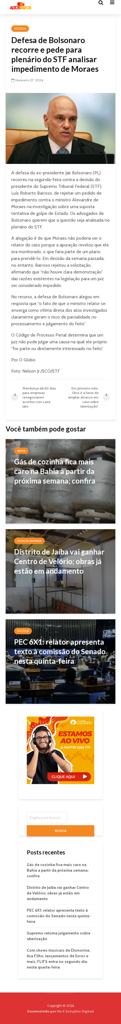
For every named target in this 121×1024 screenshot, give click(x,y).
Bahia (21, 451)
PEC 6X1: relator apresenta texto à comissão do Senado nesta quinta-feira (59, 916)
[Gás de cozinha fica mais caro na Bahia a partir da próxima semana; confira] (60, 481)
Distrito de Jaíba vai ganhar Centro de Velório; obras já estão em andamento (58, 893)
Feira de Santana (29, 541)
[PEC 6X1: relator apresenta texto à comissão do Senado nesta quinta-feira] (60, 661)
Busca (60, 831)
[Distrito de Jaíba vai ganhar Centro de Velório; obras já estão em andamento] (60, 571)
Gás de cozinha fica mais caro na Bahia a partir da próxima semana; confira (57, 870)
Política (20, 28)
